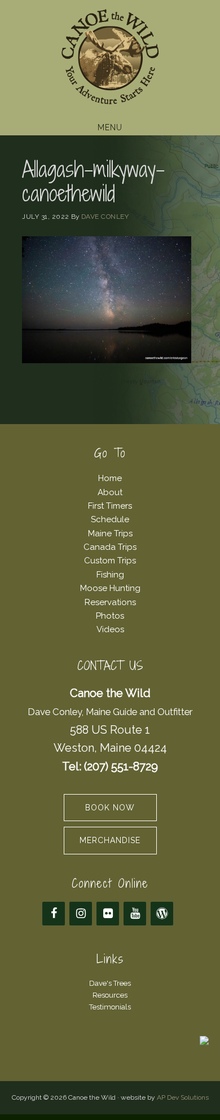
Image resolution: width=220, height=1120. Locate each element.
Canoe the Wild (110, 58)
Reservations (110, 602)
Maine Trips (110, 533)
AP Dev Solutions (183, 1097)
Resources (110, 995)
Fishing (110, 575)
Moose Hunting (110, 588)
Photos (110, 616)
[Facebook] (53, 913)
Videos (110, 629)
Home (110, 478)
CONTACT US (110, 666)
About (110, 492)
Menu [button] (110, 127)
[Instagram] (80, 913)
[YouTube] (135, 913)
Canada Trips (110, 547)
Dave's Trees (110, 983)
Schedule (110, 519)
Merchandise (110, 840)
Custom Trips (110, 560)
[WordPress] (162, 913)
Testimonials (110, 1007)
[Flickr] (107, 913)
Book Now (110, 807)
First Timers (110, 506)
